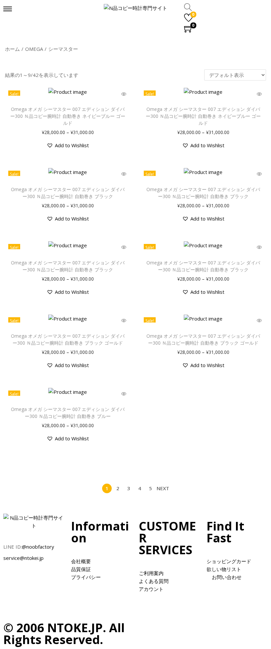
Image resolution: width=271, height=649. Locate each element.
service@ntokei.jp (23, 558)
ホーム (12, 49)
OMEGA (34, 49)
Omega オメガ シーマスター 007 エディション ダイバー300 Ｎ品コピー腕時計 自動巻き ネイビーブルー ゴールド (67, 116)
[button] (68, 145)
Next (163, 488)
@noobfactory (38, 546)
